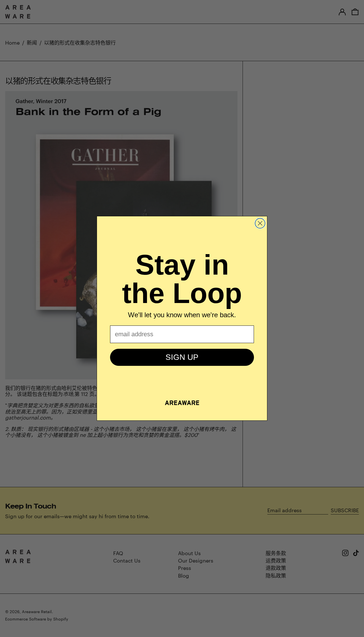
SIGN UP (182, 357)
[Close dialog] (260, 223)
